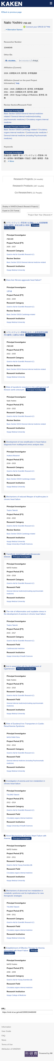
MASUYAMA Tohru (13, 737)
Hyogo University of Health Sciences (20, 544)
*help (48, 27)
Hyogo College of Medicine (16, 995)
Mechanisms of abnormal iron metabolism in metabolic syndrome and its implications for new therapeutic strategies (24, 893)
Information (6, 1027)
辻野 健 (9, 291)
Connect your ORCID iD (36, 27)
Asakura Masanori (13, 456)
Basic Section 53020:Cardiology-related (20, 129)
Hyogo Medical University (16, 270)
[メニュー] (51, 3)
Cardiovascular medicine (36, 132)
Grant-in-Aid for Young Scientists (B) (19, 865)
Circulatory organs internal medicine (20, 818)
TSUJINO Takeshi (13, 795)
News (4, 1040)
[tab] (28, 179)
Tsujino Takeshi (12, 510)
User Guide (6, 1031)
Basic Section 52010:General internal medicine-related (26, 262)
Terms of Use (7, 1044)
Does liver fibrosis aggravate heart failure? (23, 280)
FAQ (3, 1036)
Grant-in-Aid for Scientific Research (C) (20, 254)
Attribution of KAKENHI (11, 1049)
